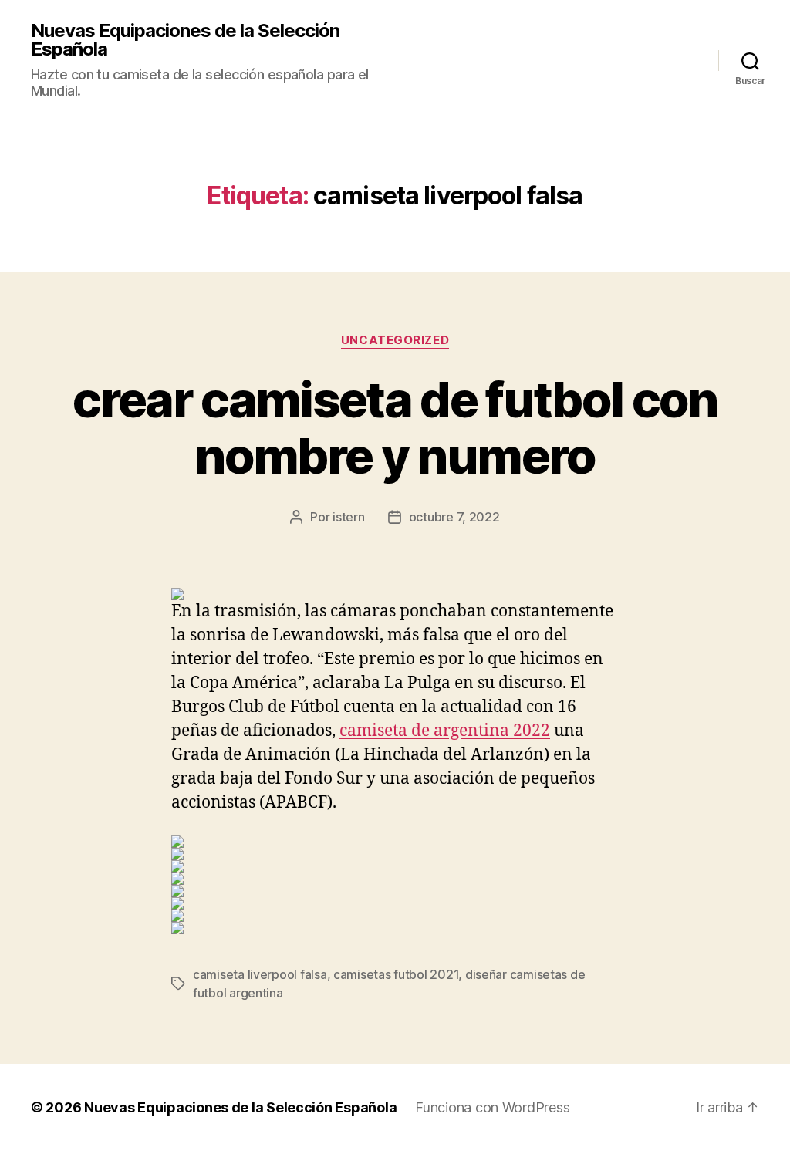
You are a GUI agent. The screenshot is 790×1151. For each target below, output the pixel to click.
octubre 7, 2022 (454, 517)
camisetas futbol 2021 (395, 974)
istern (348, 517)
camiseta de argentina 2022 (444, 731)
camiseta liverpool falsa (260, 974)
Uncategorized (395, 340)
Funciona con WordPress (492, 1107)
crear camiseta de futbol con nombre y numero (395, 427)
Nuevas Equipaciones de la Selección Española (185, 40)
